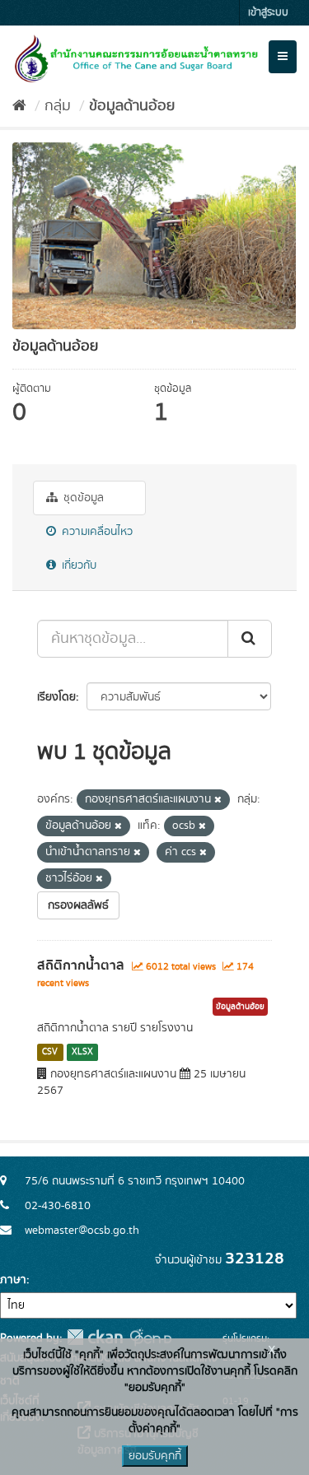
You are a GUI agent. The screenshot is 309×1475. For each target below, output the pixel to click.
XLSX (82, 1052)
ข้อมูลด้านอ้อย (132, 106)
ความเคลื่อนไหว (96, 531)
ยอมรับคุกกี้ (155, 1456)
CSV (50, 1052)
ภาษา (13, 1280)
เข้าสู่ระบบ (268, 13)
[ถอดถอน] (218, 800)
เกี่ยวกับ (77, 565)
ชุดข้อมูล (82, 498)
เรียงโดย (56, 697)
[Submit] (249, 639)
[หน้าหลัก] (19, 106)
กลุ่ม (57, 106)
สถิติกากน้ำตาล (80, 965)
